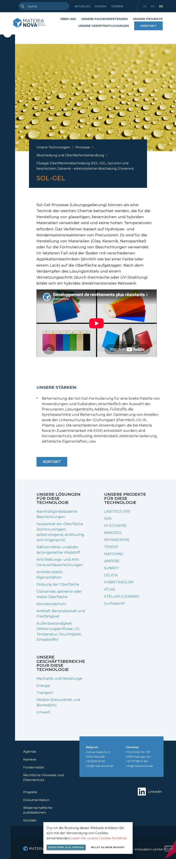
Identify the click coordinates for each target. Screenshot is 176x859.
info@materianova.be (99, 765)
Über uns (68, 19)
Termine (117, 6)
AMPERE (112, 561)
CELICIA (111, 575)
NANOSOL (113, 533)
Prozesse (83, 147)
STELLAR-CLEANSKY (121, 596)
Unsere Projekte (148, 19)
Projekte (30, 792)
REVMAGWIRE (117, 540)
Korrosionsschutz (51, 604)
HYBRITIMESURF (119, 582)
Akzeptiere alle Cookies (66, 847)
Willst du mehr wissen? (108, 847)
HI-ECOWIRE (115, 526)
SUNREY (111, 568)
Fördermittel (33, 767)
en (153, 6)
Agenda (100, 6)
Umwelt (43, 712)
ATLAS (109, 589)
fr (144, 6)
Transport (44, 693)
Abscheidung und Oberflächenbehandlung (70, 155)
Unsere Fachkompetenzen (104, 19)
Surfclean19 (114, 603)
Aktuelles (82, 6)
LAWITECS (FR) (117, 511)
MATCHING (114, 554)
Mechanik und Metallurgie (59, 679)
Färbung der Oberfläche (57, 584)
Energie (43, 686)
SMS (108, 519)
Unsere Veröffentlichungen (103, 25)
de (161, 6)
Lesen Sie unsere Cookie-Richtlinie (99, 838)
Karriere (29, 759)
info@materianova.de (139, 765)
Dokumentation (36, 800)
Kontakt (148, 25)
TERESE (111, 547)
